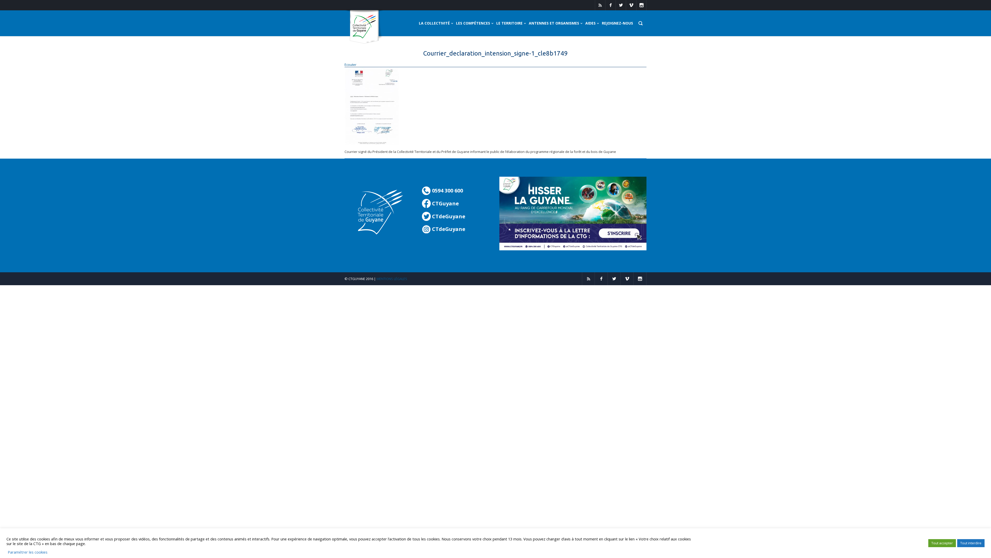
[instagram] (641, 5)
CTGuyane (445, 203)
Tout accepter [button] (942, 543)
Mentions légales (392, 278)
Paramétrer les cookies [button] (27, 552)
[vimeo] (631, 5)
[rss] (600, 5)
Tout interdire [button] (970, 543)
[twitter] (621, 5)
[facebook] (610, 5)
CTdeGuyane (448, 216)
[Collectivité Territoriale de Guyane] (364, 27)
